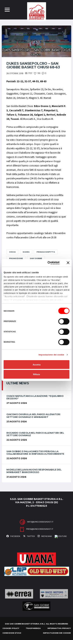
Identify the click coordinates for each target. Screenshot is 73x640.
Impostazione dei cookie (51, 355)
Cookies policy (11, 628)
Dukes (26, 252)
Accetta (36, 364)
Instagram (46, 536)
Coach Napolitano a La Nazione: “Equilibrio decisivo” (34, 397)
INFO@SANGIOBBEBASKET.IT (40, 522)
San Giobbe (36, 258)
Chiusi (12, 252)
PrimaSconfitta (46, 252)
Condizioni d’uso (12, 633)
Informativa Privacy (59, 628)
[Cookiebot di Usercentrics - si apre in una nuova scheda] (44, 263)
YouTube (62, 536)
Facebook (15, 536)
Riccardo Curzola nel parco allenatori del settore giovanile (35, 434)
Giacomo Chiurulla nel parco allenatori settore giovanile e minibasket (33, 415)
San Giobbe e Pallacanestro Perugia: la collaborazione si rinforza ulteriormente (35, 452)
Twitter (30, 536)
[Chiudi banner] (68, 262)
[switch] (63, 321)
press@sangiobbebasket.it (39, 529)
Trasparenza (33, 628)
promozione (16, 258)
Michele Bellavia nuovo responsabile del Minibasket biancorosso (33, 471)
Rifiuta (36, 374)
